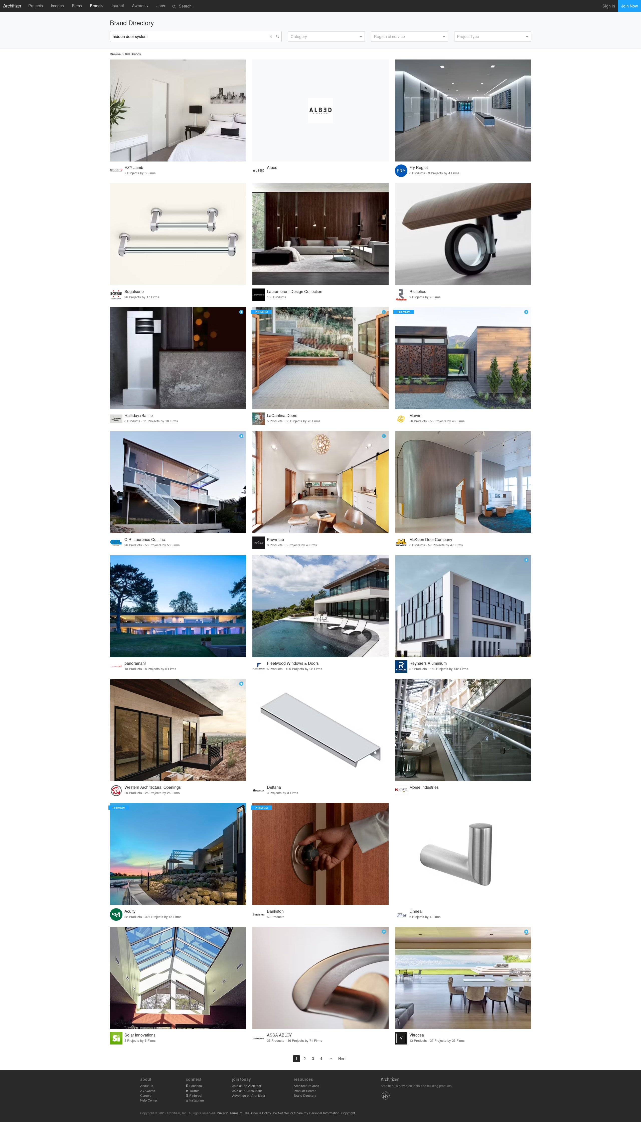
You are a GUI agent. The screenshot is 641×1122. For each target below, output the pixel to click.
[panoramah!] (178, 606)
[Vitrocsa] (463, 978)
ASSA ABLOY (279, 1035)
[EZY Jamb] (178, 111)
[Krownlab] (320, 482)
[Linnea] (463, 854)
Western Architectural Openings (152, 787)
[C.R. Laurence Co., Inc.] (178, 482)
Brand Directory (305, 1095)
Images (57, 5)
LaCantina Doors (282, 415)
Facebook (196, 1085)
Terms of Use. (240, 1112)
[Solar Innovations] (178, 978)
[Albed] (320, 111)
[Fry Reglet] (463, 111)
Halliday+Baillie (138, 415)
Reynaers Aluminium (428, 663)
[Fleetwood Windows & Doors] (320, 606)
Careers (145, 1095)
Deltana (274, 787)
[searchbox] (292, 36)
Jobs (160, 5)
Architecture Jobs (306, 1085)
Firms (77, 5)
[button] (272, 36)
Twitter (193, 1090)
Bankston (275, 911)
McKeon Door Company (430, 539)
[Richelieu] (463, 234)
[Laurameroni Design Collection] (320, 234)
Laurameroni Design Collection (294, 291)
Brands (96, 5)
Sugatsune (134, 291)
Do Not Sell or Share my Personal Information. (306, 1112)
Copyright (348, 1112)
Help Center (148, 1100)
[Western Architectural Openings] (178, 730)
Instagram (196, 1100)
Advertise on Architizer (248, 1095)
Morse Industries (424, 787)
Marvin (415, 415)
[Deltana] (320, 730)
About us (146, 1085)
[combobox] (326, 36)
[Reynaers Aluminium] (463, 606)
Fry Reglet (418, 167)
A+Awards (147, 1090)
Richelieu (417, 291)
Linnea (415, 911)
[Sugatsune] (178, 234)
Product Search (305, 1090)
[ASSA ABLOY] (320, 978)
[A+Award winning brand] (241, 312)
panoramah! (135, 663)
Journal (117, 5)
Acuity (129, 911)
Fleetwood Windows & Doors (293, 663)
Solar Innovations (139, 1035)
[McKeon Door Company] (463, 482)
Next (342, 1058)
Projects (35, 5)
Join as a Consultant (247, 1090)
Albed (272, 167)
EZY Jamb (133, 167)
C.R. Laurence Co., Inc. (145, 539)
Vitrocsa (416, 1035)
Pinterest (195, 1095)
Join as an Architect (246, 1085)
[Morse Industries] (463, 730)
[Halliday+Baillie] (178, 358)
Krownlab (275, 539)
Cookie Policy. (261, 1112)
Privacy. (223, 1112)
